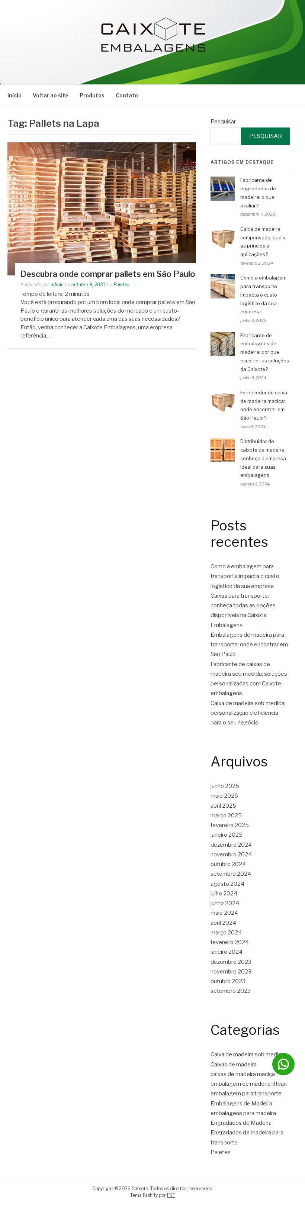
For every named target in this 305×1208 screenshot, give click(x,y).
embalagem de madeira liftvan (249, 1084)
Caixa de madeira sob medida (248, 1054)
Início (14, 95)
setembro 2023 (231, 991)
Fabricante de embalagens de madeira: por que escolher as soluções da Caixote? (264, 352)
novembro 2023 (231, 971)
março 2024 (226, 932)
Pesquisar (223, 121)
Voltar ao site (50, 95)
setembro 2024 (231, 874)
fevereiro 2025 (230, 825)
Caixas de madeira (234, 1064)
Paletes (121, 284)
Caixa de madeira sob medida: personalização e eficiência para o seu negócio (248, 713)
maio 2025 (224, 795)
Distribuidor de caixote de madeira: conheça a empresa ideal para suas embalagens (263, 458)
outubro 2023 (228, 981)
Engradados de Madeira (241, 1123)
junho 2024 (225, 903)
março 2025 (226, 815)
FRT (171, 1195)
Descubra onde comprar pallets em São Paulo (107, 274)
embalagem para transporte (246, 1093)
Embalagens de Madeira (241, 1103)
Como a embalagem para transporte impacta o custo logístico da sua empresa (263, 294)
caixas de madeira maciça (243, 1074)
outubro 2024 (228, 864)
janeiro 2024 (227, 952)
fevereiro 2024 (230, 942)
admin (57, 284)
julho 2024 (224, 893)
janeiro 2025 (227, 834)
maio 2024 (224, 913)
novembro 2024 (231, 854)
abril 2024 (223, 923)
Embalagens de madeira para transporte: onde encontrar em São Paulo (249, 645)
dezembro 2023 (231, 962)
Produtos (92, 95)
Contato (127, 95)
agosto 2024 (227, 884)
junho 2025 (225, 786)
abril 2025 (223, 805)
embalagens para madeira (243, 1113)
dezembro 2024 (231, 845)
